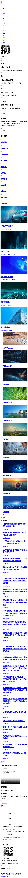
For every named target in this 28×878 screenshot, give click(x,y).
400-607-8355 (4, 58)
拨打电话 (7, 876)
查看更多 (3, 515)
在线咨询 (3, 876)
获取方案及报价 (7, 772)
